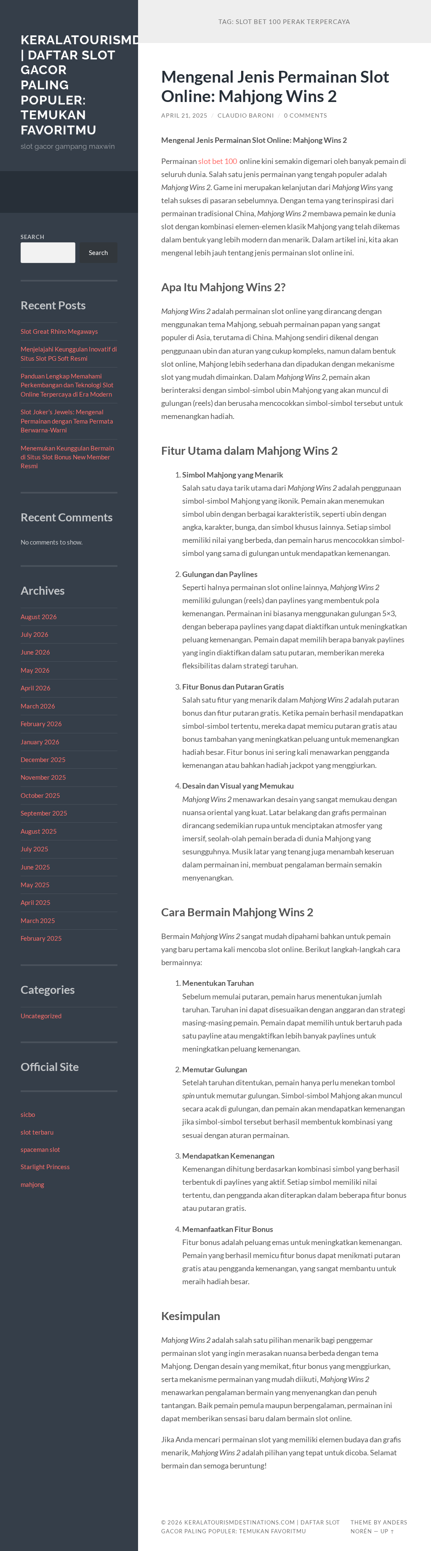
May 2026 (35, 670)
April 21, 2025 (184, 115)
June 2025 (35, 867)
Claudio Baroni (246, 115)
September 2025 (44, 813)
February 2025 (41, 938)
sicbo (28, 1114)
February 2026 (41, 723)
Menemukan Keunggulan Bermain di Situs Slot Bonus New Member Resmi (67, 457)
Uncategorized (41, 1016)
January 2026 (40, 742)
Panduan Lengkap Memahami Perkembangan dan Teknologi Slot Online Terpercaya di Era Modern (67, 385)
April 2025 (36, 902)
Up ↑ (387, 1531)
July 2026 (34, 634)
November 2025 (43, 777)
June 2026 (35, 652)
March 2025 (38, 920)
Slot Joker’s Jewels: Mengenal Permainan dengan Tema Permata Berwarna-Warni (67, 421)
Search (33, 236)
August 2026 (39, 616)
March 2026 (38, 706)
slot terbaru (37, 1132)
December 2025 (43, 759)
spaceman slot (40, 1149)
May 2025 (35, 884)
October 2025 (40, 795)
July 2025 (34, 849)
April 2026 (36, 688)
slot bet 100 (217, 161)
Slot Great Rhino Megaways (59, 331)
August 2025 (39, 831)
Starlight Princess (45, 1166)
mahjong (32, 1184)
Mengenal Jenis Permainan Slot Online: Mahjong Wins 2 (275, 86)
